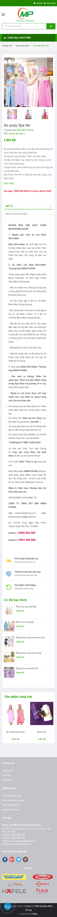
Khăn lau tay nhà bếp (26, 606)
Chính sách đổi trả (10, 805)
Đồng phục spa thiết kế (27, 668)
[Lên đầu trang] (48, 911)
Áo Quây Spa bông (15, 732)
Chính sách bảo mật (11, 796)
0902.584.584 (20, 191)
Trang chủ (7, 771)
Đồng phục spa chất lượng (28, 653)
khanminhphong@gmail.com (22, 841)
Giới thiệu (6, 775)
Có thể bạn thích (15, 600)
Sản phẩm (7, 780)
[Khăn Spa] (41, 715)
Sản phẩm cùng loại (18, 696)
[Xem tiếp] (9, 183)
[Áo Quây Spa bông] (15, 715)
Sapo (34, 914)
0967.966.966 (18, 838)
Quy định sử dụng (10, 809)
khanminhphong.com (21, 844)
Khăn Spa (41, 732)
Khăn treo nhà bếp (25, 622)
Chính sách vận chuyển (13, 800)
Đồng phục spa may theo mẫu (30, 637)
